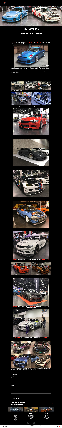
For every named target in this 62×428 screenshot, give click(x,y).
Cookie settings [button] (56, 426)
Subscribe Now (52, 404)
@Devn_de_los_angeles (16, 136)
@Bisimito (17, 229)
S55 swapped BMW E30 (38, 42)
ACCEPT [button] (59, 426)
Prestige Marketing (15, 198)
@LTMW (25, 136)
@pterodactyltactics (16, 167)
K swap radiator (44, 229)
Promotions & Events (15, 418)
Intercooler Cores (31, 417)
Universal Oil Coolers (31, 416)
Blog (31, 36)
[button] (17, 85)
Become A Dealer (46, 418)
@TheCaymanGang (17, 337)
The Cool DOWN (15, 417)
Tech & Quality (15, 416)
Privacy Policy (15, 420)
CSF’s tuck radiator (38, 276)
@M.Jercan (14, 259)
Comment (12, 385)
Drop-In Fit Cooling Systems (31, 415)
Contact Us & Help (46, 417)
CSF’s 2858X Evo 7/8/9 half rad (36, 105)
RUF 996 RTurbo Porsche (28, 42)
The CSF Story (15, 415)
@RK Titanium (13, 105)
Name (12, 377)
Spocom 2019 (13, 42)
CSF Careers (15, 419)
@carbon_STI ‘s (15, 306)
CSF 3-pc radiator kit (44, 337)
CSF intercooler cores (44, 167)
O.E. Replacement (31, 418)
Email (12, 380)
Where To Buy (46, 415)
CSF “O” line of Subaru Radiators (31, 306)
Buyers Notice (46, 416)
